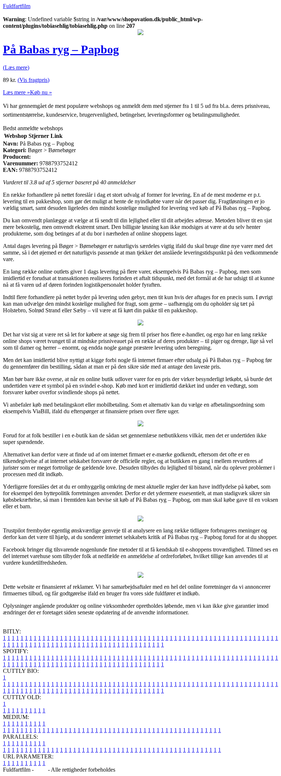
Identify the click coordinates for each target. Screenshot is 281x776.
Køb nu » (41, 92)
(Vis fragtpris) (33, 80)
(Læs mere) (16, 67)
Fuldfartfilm (16, 6)
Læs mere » (16, 92)
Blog (40, 769)
